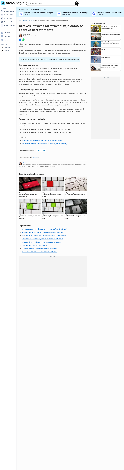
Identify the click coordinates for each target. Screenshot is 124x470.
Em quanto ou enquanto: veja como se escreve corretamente (42, 239)
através (35, 157)
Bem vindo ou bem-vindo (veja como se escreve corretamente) (43, 232)
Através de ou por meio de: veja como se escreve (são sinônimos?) (44, 143)
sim (38, 150)
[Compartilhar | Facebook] (20, 39)
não (44, 150)
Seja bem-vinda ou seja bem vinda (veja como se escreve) (41, 242)
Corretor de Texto (56, 59)
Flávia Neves (26, 162)
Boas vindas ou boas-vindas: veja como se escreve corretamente (44, 235)
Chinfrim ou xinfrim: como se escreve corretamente (39, 248)
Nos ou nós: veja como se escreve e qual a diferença (39, 252)
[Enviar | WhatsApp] (23, 39)
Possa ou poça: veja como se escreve (34, 245)
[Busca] (77, 3)
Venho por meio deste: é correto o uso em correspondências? (42, 140)
